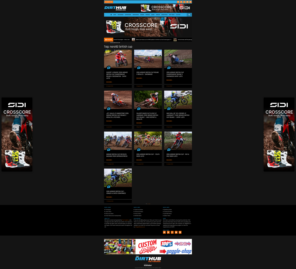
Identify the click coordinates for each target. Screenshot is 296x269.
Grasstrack (164, 14)
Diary (114, 14)
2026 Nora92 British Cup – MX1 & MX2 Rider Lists (177, 155)
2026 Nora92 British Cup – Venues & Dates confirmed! (116, 192)
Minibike (148, 14)
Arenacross (136, 14)
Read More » (109, 82)
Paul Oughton (125, 220)
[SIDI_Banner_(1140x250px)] (148, 36)
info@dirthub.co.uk (140, 227)
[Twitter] (181, 2)
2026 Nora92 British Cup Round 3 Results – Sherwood (147, 73)
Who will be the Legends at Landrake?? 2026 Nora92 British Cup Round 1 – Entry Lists (177, 115)
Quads (152, 14)
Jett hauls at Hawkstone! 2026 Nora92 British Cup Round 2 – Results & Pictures (117, 115)
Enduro (142, 14)
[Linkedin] (190, 2)
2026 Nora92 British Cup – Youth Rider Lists (147, 155)
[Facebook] (178, 2)
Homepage (106, 42)
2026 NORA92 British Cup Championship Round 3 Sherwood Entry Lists (175, 74)
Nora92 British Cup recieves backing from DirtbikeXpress (116, 155)
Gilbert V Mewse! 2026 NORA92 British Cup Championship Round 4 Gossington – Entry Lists (117, 75)
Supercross (128, 14)
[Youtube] (187, 2)
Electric (178, 14)
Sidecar (158, 14)
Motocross (120, 14)
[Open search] (189, 14)
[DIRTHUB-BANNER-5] (148, 254)
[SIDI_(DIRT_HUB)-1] (165, 12)
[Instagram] (184, 2)
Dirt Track (171, 14)
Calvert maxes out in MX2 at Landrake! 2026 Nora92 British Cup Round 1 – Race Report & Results (147, 116)
